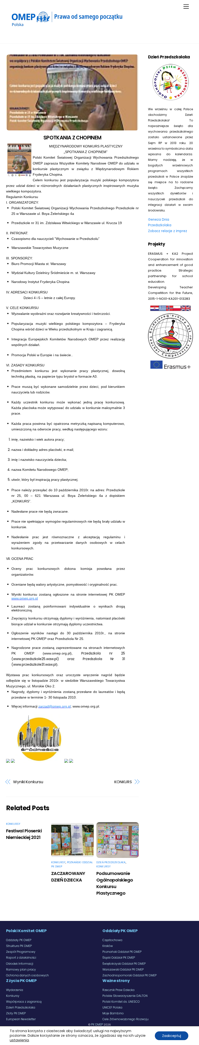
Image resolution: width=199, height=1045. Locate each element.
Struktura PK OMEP (19, 946)
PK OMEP (97, 1024)
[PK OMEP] (66, 27)
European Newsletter (21, 1019)
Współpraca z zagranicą (23, 1002)
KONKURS (123, 782)
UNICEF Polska (112, 1007)
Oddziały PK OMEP (18, 940)
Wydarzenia (14, 990)
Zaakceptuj (171, 1035)
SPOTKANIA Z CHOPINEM (72, 137)
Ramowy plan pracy (21, 969)
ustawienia (19, 1040)
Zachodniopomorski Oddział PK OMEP (129, 975)
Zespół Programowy (20, 952)
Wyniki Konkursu (28, 782)
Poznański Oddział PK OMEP (121, 952)
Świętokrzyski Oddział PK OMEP (124, 964)
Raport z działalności (21, 957)
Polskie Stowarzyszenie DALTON (125, 996)
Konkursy (13, 824)
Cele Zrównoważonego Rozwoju (125, 1019)
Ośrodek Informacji (19, 964)
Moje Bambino (113, 1013)
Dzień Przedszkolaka (111, 862)
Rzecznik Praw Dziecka (118, 990)
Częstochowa (112, 940)
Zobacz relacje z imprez (167, 231)
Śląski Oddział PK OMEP (118, 957)
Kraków (107, 946)
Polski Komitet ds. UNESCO (121, 1002)
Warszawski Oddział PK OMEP (123, 969)
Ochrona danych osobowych (27, 975)
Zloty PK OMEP (16, 1013)
